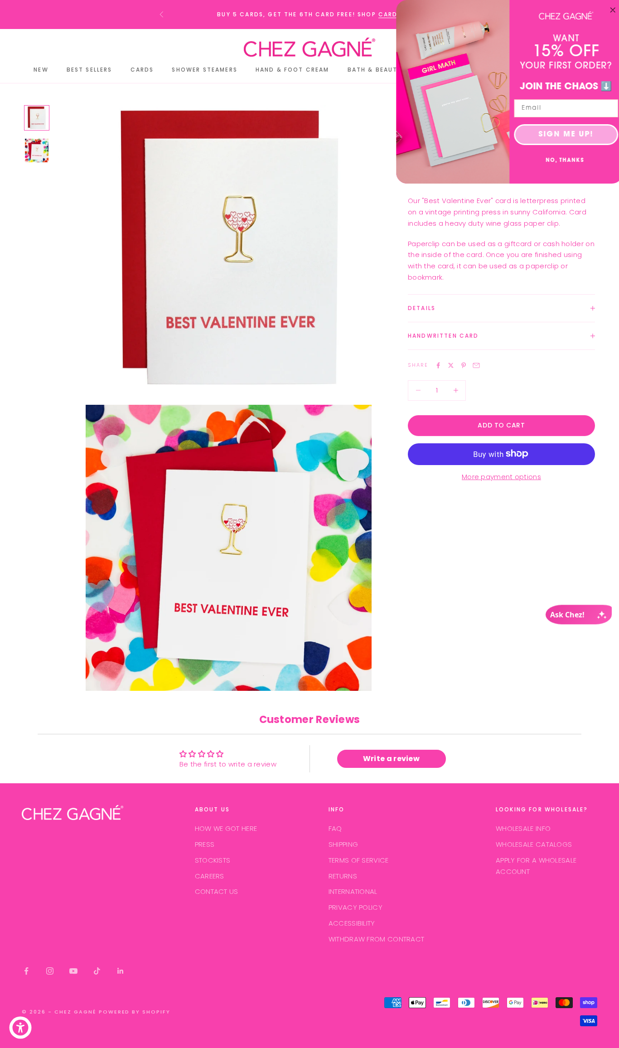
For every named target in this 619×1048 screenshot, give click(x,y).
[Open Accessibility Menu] (20, 1027)
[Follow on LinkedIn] (120, 970)
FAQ (335, 828)
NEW (41, 69)
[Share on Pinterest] (463, 365)
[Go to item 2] (36, 150)
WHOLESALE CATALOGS (534, 844)
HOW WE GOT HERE (226, 828)
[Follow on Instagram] (49, 970)
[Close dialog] (609, 10)
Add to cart (501, 425)
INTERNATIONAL (353, 891)
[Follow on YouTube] (73, 970)
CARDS (390, 14)
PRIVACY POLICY (355, 907)
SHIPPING (343, 844)
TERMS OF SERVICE (359, 860)
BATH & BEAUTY (375, 69)
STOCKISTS (213, 860)
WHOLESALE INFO (523, 828)
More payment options (501, 476)
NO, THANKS (561, 160)
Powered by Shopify (135, 1011)
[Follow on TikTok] (97, 970)
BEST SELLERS (89, 69)
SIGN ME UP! (562, 134)
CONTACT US (216, 891)
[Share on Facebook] (438, 365)
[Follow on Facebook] (26, 970)
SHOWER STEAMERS (204, 69)
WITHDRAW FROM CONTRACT (377, 939)
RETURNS (343, 876)
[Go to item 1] (36, 118)
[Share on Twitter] (451, 365)
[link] (562, 15)
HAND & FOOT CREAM (292, 69)
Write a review (391, 758)
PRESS (205, 844)
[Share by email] (476, 365)
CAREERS (209, 876)
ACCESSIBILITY (352, 923)
